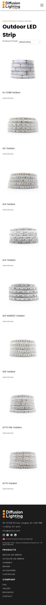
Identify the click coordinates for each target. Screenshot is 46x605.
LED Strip (12, 21)
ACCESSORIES (9, 570)
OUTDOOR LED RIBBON (13, 559)
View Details (8, 98)
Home (5, 21)
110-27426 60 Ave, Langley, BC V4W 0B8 (22, 523)
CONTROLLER (9, 574)
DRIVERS (6, 566)
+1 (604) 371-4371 (11, 527)
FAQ (5, 585)
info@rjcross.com (11, 531)
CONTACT (7, 596)
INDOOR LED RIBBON (12, 555)
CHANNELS (7, 563)
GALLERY (7, 589)
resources (8, 592)
